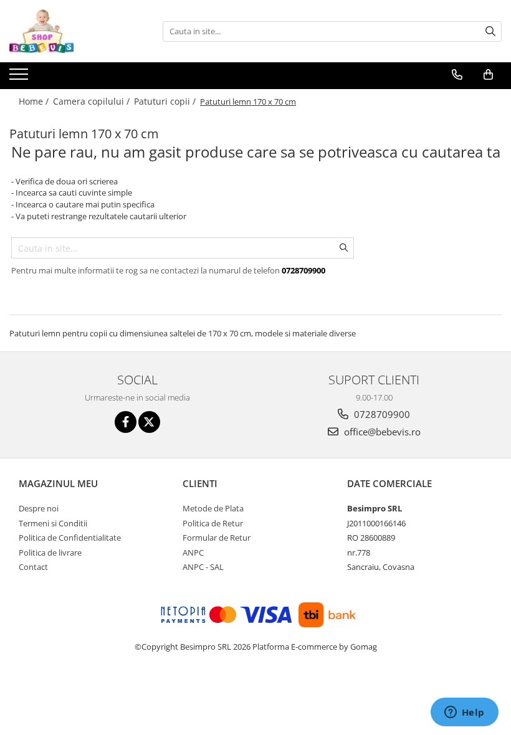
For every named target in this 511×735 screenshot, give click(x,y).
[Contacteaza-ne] (457, 74)
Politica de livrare (50, 552)
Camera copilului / (92, 101)
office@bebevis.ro (381, 431)
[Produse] (20, 78)
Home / (35, 101)
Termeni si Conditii (53, 523)
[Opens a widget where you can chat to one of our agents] (464, 713)
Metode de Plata (213, 508)
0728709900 (380, 414)
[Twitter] (149, 422)
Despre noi (39, 508)
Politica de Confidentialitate (70, 537)
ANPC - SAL (203, 566)
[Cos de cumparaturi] (488, 74)
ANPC (193, 552)
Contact (33, 566)
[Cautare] (490, 31)
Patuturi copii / (166, 101)
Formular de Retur (217, 537)
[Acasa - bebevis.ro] (71, 31)
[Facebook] (125, 422)
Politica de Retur (213, 523)
